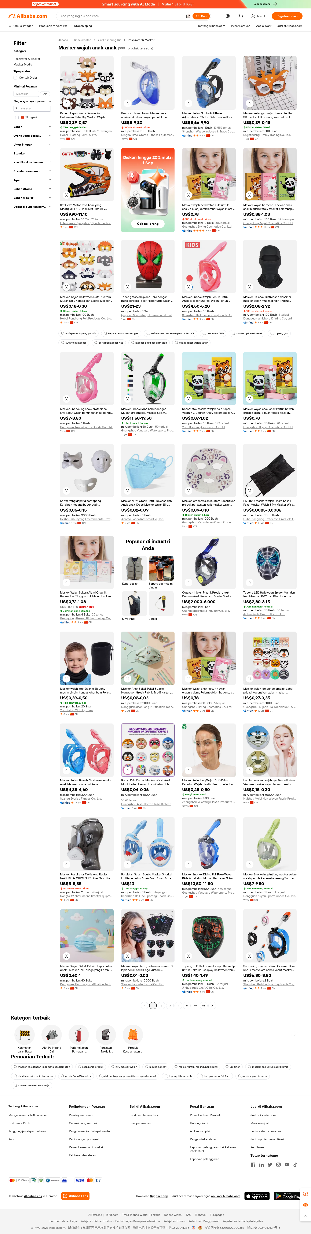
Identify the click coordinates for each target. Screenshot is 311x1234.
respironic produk (92, 1066)
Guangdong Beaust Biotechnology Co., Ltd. (87, 618)
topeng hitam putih (180, 1076)
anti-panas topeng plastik (80, 333)
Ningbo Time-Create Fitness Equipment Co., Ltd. (148, 135)
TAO (188, 1214)
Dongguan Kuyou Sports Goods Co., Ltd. (86, 427)
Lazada (155, 1214)
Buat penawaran (140, 1123)
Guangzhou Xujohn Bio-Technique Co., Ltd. (270, 706)
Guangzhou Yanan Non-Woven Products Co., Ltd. (209, 522)
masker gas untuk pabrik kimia (270, 1066)
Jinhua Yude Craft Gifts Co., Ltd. (264, 614)
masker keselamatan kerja (34, 1085)
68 (203, 1005)
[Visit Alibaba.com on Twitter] (269, 1164)
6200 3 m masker (75, 342)
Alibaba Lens (33, 1196)
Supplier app (159, 1196)
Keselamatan (82, 40)
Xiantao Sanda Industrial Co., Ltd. (142, 519)
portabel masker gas (111, 342)
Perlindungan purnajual (84, 1139)
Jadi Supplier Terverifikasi (267, 1139)
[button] (188, 16)
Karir (11, 1139)
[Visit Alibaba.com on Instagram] (278, 1164)
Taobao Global (173, 1214)
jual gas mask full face (217, 1076)
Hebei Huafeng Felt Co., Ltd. (78, 135)
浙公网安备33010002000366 (224, 1227)
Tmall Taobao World (134, 1214)
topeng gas (281, 333)
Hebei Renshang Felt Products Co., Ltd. (86, 318)
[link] (305, 1193)
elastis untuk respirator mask (35, 1076)
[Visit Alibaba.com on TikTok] (295, 1164)
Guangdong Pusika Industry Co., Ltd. (206, 610)
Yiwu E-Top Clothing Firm (76, 710)
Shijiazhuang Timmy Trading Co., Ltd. (267, 135)
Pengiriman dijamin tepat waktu (89, 1131)
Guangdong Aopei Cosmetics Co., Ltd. (268, 223)
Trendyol (200, 1214)
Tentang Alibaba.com (23, 1106)
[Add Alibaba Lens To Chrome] (75, 1196)
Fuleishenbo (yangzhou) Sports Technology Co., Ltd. (87, 223)
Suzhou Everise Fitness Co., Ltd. (81, 798)
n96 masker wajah (126, 1066)
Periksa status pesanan (265, 1131)
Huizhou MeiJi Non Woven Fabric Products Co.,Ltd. (270, 798)
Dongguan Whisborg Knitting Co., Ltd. (267, 318)
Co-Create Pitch (19, 1123)
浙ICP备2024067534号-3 (263, 1227)
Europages (217, 1214)
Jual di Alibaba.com (263, 1115)
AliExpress (95, 1214)
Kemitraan (257, 1147)
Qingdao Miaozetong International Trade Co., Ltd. (148, 315)
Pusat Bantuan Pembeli (205, 1115)
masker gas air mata (254, 1076)
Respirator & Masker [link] (141, 40)
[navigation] (32, 523)
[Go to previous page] (144, 1005)
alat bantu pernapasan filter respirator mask (130, 1076)
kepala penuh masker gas (123, 333)
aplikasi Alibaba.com (225, 1196)
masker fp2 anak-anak (249, 333)
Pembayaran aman (81, 1115)
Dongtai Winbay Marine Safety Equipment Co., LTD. (87, 896)
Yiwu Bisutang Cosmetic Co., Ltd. (203, 427)
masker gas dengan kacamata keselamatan (44, 1066)
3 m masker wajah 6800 (193, 342)
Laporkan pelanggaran (204, 1159)
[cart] (241, 16)
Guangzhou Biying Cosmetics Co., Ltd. (207, 226)
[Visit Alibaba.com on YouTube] (286, 1164)
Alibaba (63, 40)
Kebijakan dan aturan (82, 1155)
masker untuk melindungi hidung (198, 1066)
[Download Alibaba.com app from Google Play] (288, 1196)
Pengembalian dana (203, 1139)
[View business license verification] (194, 1228)
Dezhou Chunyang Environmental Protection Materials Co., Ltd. (87, 519)
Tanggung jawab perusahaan (27, 1131)
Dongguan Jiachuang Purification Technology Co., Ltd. (148, 706)
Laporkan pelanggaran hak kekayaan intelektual (213, 1149)
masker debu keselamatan (151, 342)
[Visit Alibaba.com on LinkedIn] (261, 1164)
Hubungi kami (199, 1123)
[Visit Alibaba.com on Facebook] (253, 1164)
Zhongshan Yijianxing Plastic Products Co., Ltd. (209, 802)
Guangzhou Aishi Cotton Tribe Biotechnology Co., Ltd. (148, 804)
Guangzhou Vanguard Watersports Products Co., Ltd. (148, 430)
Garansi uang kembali (83, 1123)
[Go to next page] (212, 1005)
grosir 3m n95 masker (78, 1076)
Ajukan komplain (200, 1131)
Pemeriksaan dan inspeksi (86, 1147)
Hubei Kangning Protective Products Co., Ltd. (270, 519)
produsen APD (215, 333)
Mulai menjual (259, 1123)
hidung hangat (158, 1066)
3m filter (235, 1066)
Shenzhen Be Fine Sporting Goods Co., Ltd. (209, 315)
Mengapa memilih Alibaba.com (28, 1115)
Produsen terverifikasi (143, 1115)
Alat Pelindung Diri (109, 40)
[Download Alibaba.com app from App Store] (257, 1196)
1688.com (112, 1214)
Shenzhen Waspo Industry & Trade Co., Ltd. (209, 131)
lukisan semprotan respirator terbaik (172, 333)
